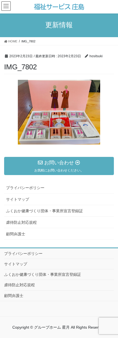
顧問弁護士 (15, 234)
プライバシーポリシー (25, 188)
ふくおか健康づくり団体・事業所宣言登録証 (44, 211)
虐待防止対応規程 (21, 222)
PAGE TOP (115, 320)
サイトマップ (17, 199)
